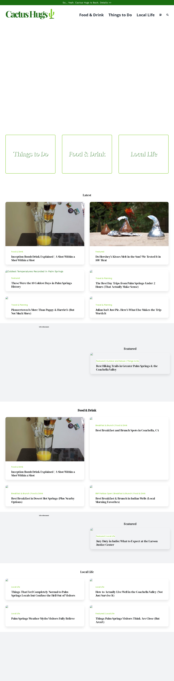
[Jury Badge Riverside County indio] (91, 529)
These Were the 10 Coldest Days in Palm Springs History (41, 285)
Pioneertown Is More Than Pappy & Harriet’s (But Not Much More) (42, 311)
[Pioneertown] (6, 297)
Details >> (105, 2)
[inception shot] (44, 203)
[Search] (167, 15)
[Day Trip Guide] (91, 271)
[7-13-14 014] (129, 203)
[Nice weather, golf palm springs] (6, 606)
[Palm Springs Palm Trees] (6, 579)
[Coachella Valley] (91, 579)
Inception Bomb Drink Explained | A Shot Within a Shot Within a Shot (43, 258)
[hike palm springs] (91, 354)
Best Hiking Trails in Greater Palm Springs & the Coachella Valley (127, 368)
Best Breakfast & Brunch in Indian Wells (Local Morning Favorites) (125, 500)
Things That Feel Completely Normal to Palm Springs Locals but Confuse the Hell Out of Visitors (43, 593)
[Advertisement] (87, 45)
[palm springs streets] (91, 606)
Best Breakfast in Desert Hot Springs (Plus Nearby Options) (43, 500)
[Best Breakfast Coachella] (91, 418)
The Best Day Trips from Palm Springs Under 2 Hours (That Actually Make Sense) (125, 285)
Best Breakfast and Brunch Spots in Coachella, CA (127, 430)
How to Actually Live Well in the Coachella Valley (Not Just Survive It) (129, 593)
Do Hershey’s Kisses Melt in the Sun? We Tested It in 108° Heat (128, 258)
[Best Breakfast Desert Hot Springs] (6, 486)
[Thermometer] (34, 271)
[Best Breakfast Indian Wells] (91, 486)
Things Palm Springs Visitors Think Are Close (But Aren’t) (128, 620)
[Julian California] (91, 297)
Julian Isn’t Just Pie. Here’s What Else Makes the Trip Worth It (128, 311)
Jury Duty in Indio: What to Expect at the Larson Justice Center (127, 543)
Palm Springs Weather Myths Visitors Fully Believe (43, 618)
